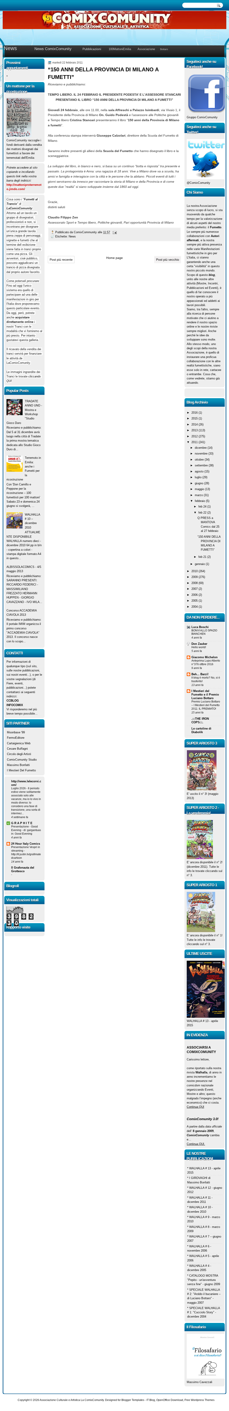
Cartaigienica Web (18, 743)
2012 (195, 436)
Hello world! (198, 647)
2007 (195, 588)
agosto (199, 471)
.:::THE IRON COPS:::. (200, 720)
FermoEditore (15, 737)
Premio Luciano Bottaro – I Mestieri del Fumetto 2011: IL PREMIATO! (205, 705)
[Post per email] (114, 232)
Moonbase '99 (16, 732)
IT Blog (150, 1400)
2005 (195, 600)
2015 (195, 418)
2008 (195, 583)
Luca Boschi (200, 627)
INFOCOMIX (14, 705)
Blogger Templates (132, 1400)
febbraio (200, 501)
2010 (195, 571)
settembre (202, 465)
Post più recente (61, 259)
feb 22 (202, 512)
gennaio (200, 564)
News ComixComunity (53, 49)
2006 (195, 595)
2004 (195, 606)
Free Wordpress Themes (199, 1400)
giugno (199, 483)
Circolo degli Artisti (19, 754)
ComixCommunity (86, 232)
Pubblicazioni (92, 49)
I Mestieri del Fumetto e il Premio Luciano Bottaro (205, 694)
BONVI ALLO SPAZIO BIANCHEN (204, 632)
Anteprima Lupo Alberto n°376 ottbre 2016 (205, 662)
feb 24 (202, 506)
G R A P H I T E (21, 823)
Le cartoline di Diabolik (201, 730)
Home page (114, 258)
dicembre (201, 447)
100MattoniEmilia (120, 49)
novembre (201, 453)
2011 (195, 442)
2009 (195, 577)
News (10, 48)
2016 (195, 412)
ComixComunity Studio (22, 759)
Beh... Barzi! (199, 674)
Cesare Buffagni (17, 748)
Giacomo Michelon (204, 657)
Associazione (146, 49)
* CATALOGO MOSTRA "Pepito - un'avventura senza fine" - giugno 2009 (203, 1280)
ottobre (200, 459)
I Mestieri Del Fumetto (21, 770)
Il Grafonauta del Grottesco (22, 869)
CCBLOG (12, 700)
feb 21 (202, 556)
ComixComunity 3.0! (202, 1119)
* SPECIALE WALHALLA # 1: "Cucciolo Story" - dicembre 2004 (203, 1312)
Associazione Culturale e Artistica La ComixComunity (72, 1400)
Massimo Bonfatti (18, 765)
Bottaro (164, 49)
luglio (198, 477)
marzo (199, 495)
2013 (195, 430)
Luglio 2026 (18, 788)
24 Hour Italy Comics (25, 843)
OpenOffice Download (169, 1400)
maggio (200, 489)
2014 (195, 424)
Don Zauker (199, 643)
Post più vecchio (167, 259)
